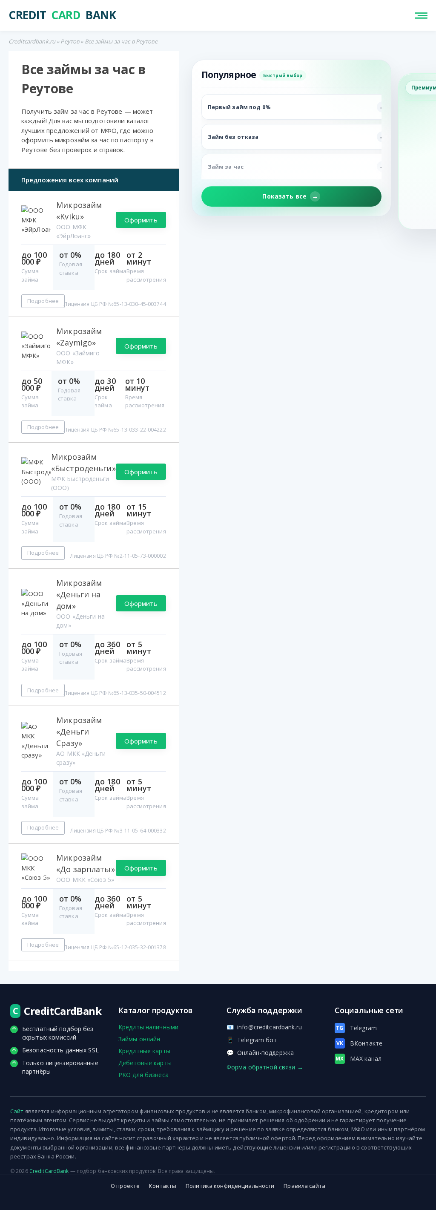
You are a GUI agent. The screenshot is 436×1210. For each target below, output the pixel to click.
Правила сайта (304, 1186)
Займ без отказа (233, 137)
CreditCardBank (49, 1171)
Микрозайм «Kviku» (79, 211)
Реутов (69, 41)
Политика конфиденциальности (230, 1186)
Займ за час (226, 166)
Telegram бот (252, 1040)
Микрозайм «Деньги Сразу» (79, 731)
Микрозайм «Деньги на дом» (79, 594)
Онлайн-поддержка (260, 1053)
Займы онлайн (139, 1039)
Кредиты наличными (148, 1027)
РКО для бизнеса (143, 1075)
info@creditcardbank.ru (264, 1027)
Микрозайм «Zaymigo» (79, 337)
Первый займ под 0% (239, 107)
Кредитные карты (144, 1051)
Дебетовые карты (145, 1063)
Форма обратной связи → (265, 1067)
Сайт (16, 1111)
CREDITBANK (62, 15)
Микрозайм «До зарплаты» (85, 863)
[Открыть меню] (421, 15)
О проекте (125, 1186)
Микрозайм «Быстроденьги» (83, 462)
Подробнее (43, 301)
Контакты (162, 1186)
